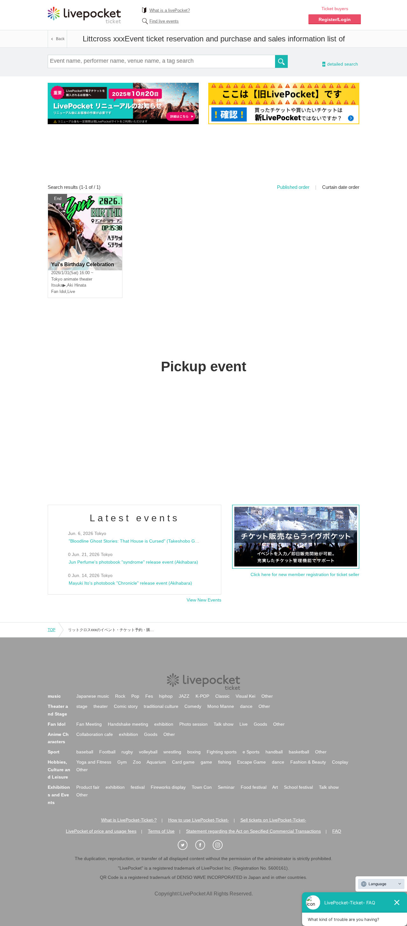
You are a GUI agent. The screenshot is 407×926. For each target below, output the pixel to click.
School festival (298, 787)
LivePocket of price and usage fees (101, 831)
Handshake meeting (128, 724)
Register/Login (335, 19)
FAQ (336, 831)
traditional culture (161, 706)
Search (281, 61)
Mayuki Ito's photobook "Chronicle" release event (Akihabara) (130, 583)
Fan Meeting (89, 724)
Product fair (88, 787)
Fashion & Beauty (308, 762)
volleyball (148, 751)
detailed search (342, 64)
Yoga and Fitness (93, 762)
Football (107, 751)
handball (274, 751)
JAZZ (184, 696)
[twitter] (186, 845)
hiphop (166, 696)
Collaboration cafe (94, 734)
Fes (149, 696)
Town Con (202, 787)
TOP (51, 630)
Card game (183, 762)
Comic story (126, 706)
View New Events (204, 599)
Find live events (164, 21)
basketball (299, 751)
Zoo (137, 762)
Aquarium (156, 762)
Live (243, 724)
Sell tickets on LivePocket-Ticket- (273, 820)
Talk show (223, 724)
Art (275, 787)
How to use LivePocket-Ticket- (198, 820)
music (54, 696)
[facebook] (203, 845)
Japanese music (92, 696)
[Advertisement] (203, 158)
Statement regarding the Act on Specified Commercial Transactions (253, 831)
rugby (127, 751)
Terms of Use (161, 831)
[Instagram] (221, 845)
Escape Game (251, 762)
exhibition (163, 724)
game (206, 762)
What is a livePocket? (169, 10)
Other (267, 696)
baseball (84, 751)
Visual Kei (245, 696)
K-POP (202, 696)
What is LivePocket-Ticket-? (129, 820)
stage (81, 706)
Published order (293, 187)
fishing (224, 762)
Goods (260, 724)
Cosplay (340, 762)
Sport (53, 751)
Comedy (192, 706)
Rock (120, 696)
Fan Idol (57, 724)
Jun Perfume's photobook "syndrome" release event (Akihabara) (133, 562)
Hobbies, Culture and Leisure (59, 769)
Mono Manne (220, 706)
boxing (194, 751)
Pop (135, 696)
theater (100, 706)
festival (138, 787)
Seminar (226, 787)
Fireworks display (168, 787)
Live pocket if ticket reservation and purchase (84, 15)
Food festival (253, 787)
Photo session (193, 724)
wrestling (172, 751)
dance (246, 706)
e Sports (251, 751)
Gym (122, 762)
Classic (222, 696)
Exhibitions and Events (59, 795)
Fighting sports (222, 751)
